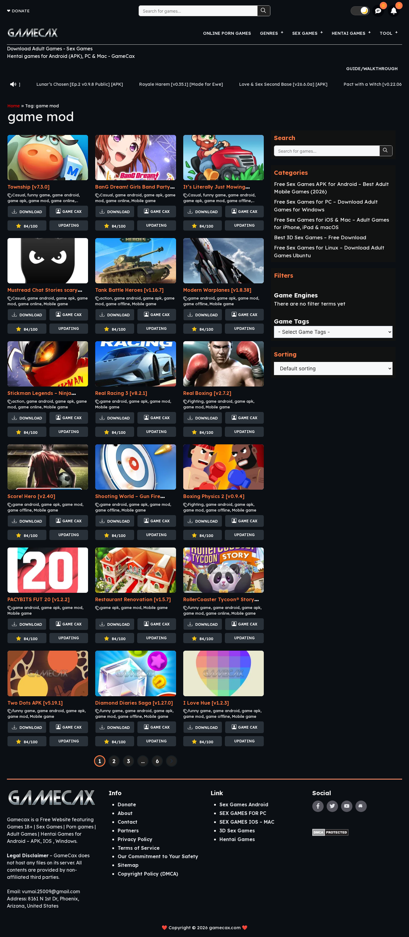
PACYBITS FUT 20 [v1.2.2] (38, 599)
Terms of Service (139, 848)
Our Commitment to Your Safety (158, 856)
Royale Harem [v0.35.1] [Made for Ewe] (131, 84)
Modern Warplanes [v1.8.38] (217, 290)
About (125, 813)
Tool (386, 33)
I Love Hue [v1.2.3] (206, 703)
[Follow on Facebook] (318, 806)
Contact (127, 822)
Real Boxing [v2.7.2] (207, 393)
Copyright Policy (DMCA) (148, 874)
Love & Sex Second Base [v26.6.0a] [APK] (234, 84)
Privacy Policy (135, 839)
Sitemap (128, 865)
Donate (21, 10)
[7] (394, 10)
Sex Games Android (243, 804)
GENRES (269, 33)
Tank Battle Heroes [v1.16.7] (129, 290)
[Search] (263, 10)
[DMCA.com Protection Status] (330, 832)
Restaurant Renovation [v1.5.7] (133, 599)
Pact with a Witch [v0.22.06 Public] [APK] (337, 84)
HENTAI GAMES (348, 33)
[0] (378, 11)
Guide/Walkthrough (372, 68)
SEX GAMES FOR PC (242, 813)
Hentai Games (237, 839)
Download (30, 212)
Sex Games (304, 33)
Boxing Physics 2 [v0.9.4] (214, 496)
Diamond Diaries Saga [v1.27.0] (134, 703)
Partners (128, 831)
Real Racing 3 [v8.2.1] (121, 393)
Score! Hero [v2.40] (31, 496)
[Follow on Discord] (361, 806)
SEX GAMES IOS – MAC (246, 822)
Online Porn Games (227, 33)
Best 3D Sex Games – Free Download (320, 237)
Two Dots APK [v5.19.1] (35, 703)
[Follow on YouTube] (346, 806)
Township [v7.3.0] (28, 187)
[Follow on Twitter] (332, 806)
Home (13, 106)
